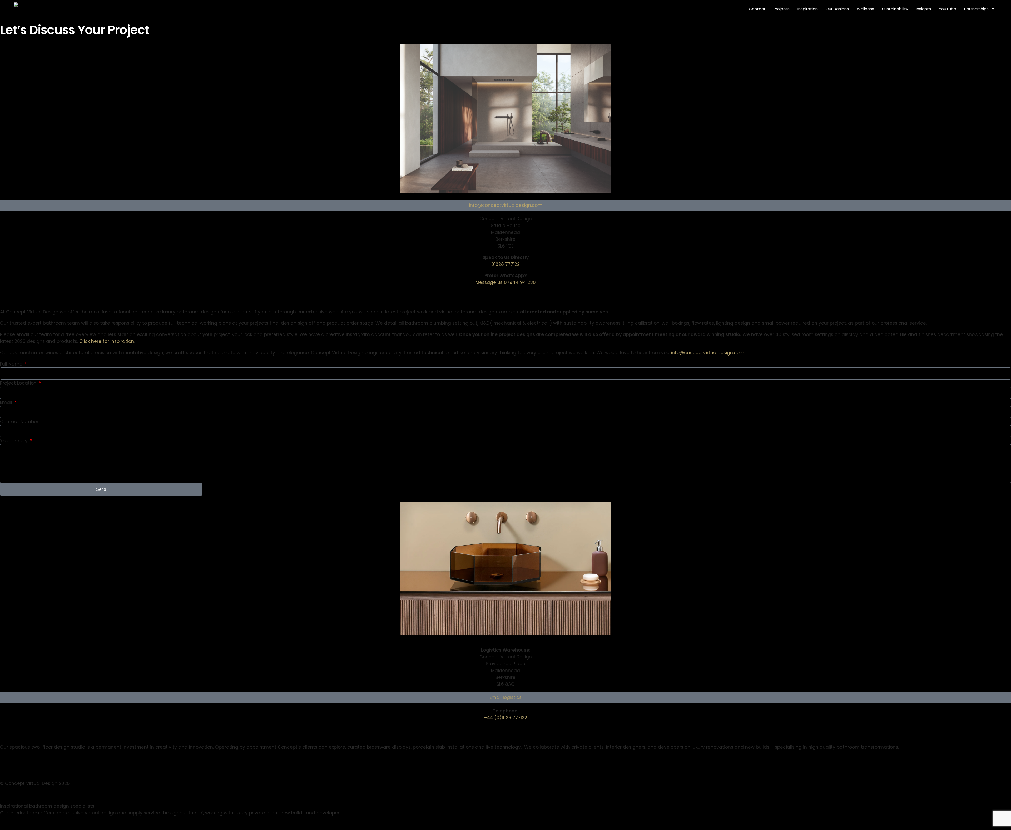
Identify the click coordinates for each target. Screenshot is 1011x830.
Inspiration (807, 9)
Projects (782, 9)
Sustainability (895, 9)
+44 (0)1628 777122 (505, 717)
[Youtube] (14, 293)
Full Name (12, 364)
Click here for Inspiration (106, 341)
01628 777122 (505, 264)
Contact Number (19, 421)
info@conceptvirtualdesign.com (707, 352)
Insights (923, 9)
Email (6, 402)
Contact (757, 9)
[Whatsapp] (8, 293)
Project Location (19, 383)
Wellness (865, 9)
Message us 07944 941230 (505, 282)
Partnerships (976, 9)
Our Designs (837, 9)
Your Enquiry (14, 441)
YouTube (947, 9)
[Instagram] (2, 293)
